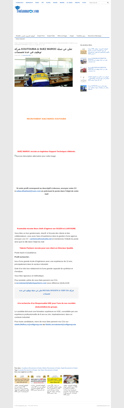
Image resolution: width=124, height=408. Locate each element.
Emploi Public (51, 36)
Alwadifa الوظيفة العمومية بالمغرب (25, 36)
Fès (43, 2)
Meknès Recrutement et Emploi (48, 43)
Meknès (62, 2)
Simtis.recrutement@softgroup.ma (60, 324)
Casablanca (19, 2)
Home (16, 43)
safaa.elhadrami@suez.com (28, 191)
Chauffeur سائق (81, 36)
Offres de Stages (62, 36)
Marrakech (29, 2)
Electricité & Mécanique (94, 36)
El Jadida (69, 2)
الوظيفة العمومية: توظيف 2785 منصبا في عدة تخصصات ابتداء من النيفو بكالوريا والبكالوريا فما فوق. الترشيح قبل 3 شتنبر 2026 (98, 51)
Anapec (72, 36)
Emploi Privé (41, 36)
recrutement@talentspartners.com (31, 283)
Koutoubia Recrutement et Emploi (27, 370)
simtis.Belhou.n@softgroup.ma (28, 324)
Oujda (84, 2)
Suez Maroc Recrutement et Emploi (48, 370)
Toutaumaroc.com (22, 405)
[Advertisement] (74, 19)
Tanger (55, 2)
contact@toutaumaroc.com (103, 405)
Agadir (48, 2)
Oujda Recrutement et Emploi (65, 43)
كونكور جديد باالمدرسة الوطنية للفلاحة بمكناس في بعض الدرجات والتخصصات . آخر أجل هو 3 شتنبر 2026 (98, 78)
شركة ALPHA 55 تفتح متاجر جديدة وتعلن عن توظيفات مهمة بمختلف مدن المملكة (98, 87)
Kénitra (77, 2)
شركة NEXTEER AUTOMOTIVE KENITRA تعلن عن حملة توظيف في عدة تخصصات (97, 69)
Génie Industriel (20, 39)
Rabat (37, 2)
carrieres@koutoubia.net (41, 239)
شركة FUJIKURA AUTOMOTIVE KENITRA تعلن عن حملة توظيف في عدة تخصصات (97, 60)
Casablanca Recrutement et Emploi (28, 43)
